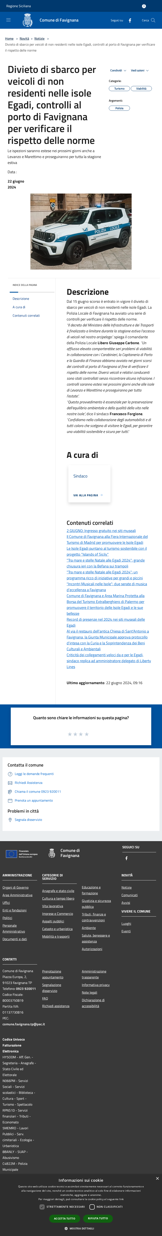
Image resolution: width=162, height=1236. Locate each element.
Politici (7, 917)
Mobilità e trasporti (56, 936)
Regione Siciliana (18, 5)
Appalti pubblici (53, 921)
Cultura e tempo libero (58, 898)
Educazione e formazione (91, 890)
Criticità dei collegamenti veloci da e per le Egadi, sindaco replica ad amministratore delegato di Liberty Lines (109, 661)
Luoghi (126, 923)
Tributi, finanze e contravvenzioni (94, 917)
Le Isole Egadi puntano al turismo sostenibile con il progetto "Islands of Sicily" (107, 551)
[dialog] (81, 1205)
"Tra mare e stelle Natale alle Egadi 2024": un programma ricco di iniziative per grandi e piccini (105, 575)
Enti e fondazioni (15, 910)
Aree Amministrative (17, 895)
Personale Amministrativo (14, 928)
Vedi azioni (138, 70)
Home (9, 38)
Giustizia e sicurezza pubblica (96, 903)
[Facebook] (128, 20)
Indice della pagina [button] (25, 285)
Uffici (6, 902)
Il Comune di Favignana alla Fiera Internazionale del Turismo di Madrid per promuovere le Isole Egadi (107, 539)
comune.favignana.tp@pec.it (24, 1024)
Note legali (89, 992)
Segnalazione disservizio (51, 987)
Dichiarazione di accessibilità (93, 1002)
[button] (81, 1228)
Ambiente (89, 927)
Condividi (116, 70)
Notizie (39, 38)
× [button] (157, 1178)
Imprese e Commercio (57, 913)
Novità (24, 38)
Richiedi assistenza (55, 1005)
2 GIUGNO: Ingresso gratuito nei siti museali (101, 530)
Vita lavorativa (52, 906)
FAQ (45, 998)
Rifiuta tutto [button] (98, 1218)
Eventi (126, 931)
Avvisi (126, 902)
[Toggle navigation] (8, 19)
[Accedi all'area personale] (144, 6)
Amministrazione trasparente (94, 974)
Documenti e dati (15, 938)
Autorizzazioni (92, 948)
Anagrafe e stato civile (58, 890)
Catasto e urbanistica (57, 928)
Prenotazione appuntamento (52, 974)
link (121, 1199)
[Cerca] (153, 20)
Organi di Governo (15, 887)
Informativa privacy (96, 984)
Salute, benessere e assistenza (96, 938)
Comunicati (130, 895)
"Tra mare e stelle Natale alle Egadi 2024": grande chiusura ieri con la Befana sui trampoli (106, 563)
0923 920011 (26, 988)
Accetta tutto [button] (64, 1218)
